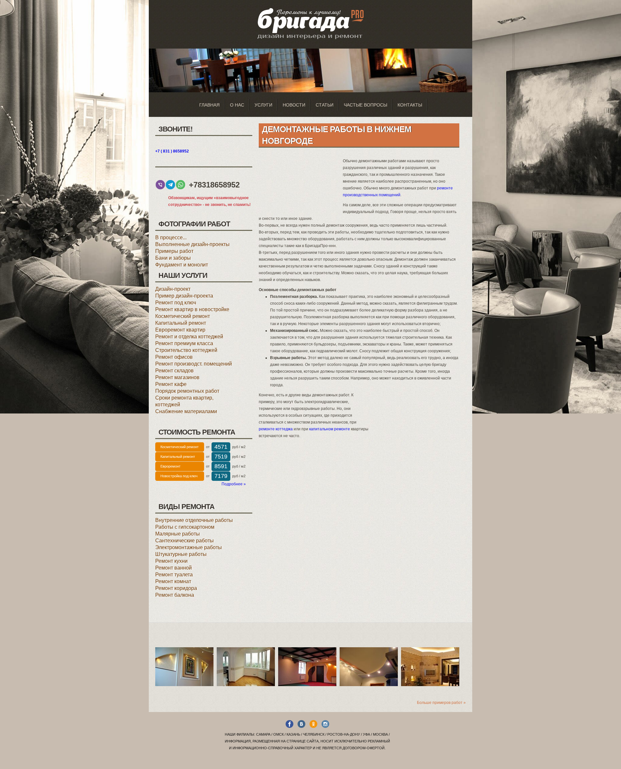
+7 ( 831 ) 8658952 (172, 151)
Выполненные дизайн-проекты (192, 244)
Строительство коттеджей (186, 350)
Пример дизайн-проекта (184, 296)
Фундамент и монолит (181, 264)
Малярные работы (177, 534)
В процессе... (171, 237)
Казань (293, 734)
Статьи (324, 104)
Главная (209, 104)
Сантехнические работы (184, 540)
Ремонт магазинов (177, 377)
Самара (263, 734)
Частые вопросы (365, 104)
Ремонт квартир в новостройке (192, 309)
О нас (237, 104)
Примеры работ (174, 251)
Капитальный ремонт (180, 323)
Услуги (263, 104)
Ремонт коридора (176, 588)
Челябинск (313, 734)
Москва (380, 734)
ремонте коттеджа (276, 429)
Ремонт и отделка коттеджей (189, 336)
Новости (294, 104)
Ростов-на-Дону (343, 734)
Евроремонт (170, 466)
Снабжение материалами (186, 411)
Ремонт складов (174, 370)
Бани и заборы (173, 258)
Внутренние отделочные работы (194, 520)
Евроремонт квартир (180, 330)
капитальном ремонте (329, 429)
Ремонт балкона (174, 595)
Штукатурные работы (181, 554)
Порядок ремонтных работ (187, 391)
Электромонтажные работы (188, 547)
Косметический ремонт (182, 316)
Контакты (410, 104)
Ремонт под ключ (175, 302)
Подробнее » (234, 484)
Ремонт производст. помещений (193, 364)
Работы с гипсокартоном (184, 527)
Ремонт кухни (171, 561)
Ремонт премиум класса (184, 343)
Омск (278, 734)
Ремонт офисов (174, 357)
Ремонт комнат (173, 581)
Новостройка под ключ (179, 476)
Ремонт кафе (171, 384)
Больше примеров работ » (441, 702)
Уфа (366, 734)
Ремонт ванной (173, 568)
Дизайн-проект (173, 289)
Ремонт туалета (174, 574)
